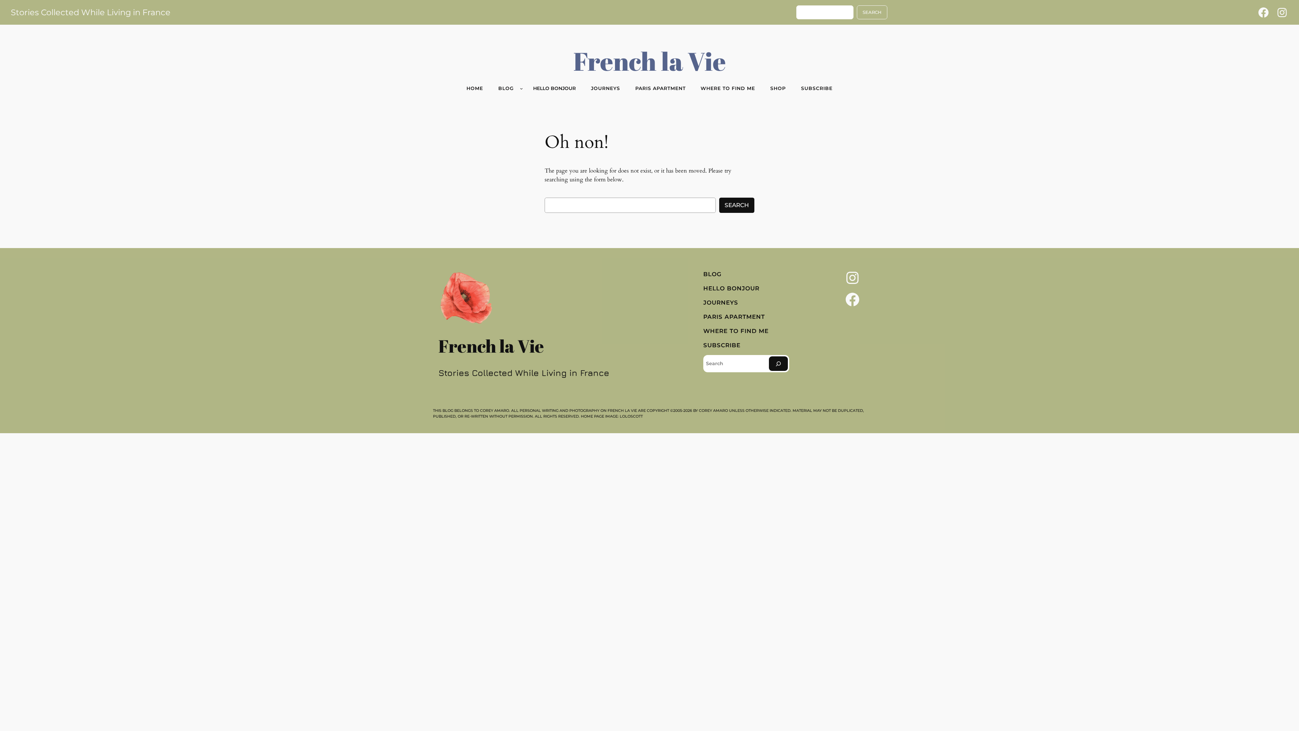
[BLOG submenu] (521, 88)
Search (737, 205)
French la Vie (649, 61)
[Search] (778, 363)
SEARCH (872, 12)
